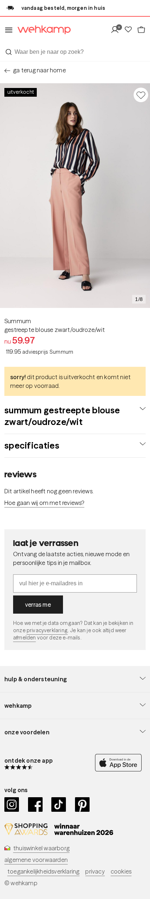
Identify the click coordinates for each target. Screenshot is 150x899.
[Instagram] (11, 804)
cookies (121, 871)
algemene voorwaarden (36, 859)
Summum (17, 321)
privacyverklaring (47, 630)
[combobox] (75, 52)
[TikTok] (58, 804)
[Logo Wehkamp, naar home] (42, 30)
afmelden (24, 637)
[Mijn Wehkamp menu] (117, 30)
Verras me (38, 604)
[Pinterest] (82, 804)
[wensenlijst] (130, 30)
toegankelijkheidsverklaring (43, 871)
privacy (94, 871)
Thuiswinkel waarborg (41, 848)
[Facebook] (35, 804)
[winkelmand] (141, 30)
